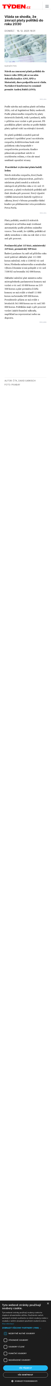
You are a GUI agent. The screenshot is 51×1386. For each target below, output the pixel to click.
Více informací (8, 1323)
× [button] (48, 1304)
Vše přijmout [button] (25, 1368)
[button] (25, 1327)
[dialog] (25, 1343)
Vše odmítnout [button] (25, 1375)
